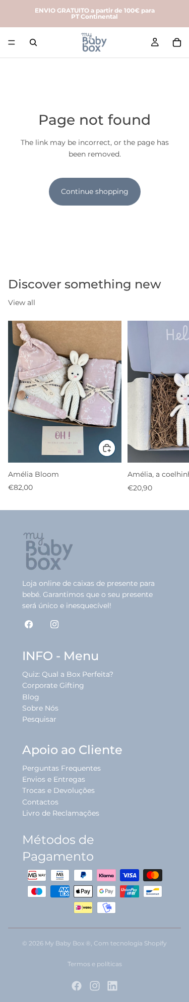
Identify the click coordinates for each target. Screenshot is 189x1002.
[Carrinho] (177, 42)
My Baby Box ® (68, 943)
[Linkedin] (112, 986)
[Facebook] (77, 986)
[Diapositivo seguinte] (170, 407)
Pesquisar (39, 719)
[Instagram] (95, 986)
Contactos (40, 802)
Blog (30, 697)
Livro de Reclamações (60, 813)
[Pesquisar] (33, 42)
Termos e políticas (95, 964)
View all (21, 302)
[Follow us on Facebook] (29, 624)
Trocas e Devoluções (58, 790)
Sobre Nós (40, 708)
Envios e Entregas (53, 779)
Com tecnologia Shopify (130, 943)
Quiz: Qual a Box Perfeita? (67, 674)
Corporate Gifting (53, 685)
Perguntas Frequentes (61, 768)
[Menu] (11, 42)
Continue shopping (95, 191)
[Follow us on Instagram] (54, 624)
